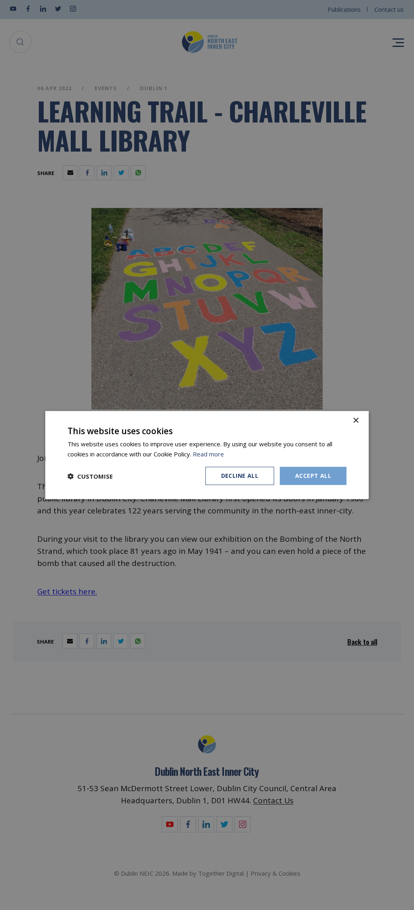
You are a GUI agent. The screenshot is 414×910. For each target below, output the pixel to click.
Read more (208, 454)
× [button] (356, 420)
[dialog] (207, 455)
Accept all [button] (313, 475)
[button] (90, 475)
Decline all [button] (239, 475)
